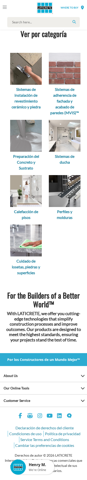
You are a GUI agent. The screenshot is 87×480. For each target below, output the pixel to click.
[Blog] (69, 416)
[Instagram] (39, 416)
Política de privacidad (62, 433)
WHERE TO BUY (69, 7)
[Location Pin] (82, 7)
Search (74, 22)
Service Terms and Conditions (44, 439)
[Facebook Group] (30, 416)
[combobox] (45, 22)
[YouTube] (49, 416)
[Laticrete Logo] (37, 7)
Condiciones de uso (25, 433)
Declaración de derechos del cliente (44, 427)
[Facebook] (20, 416)
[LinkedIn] (59, 416)
